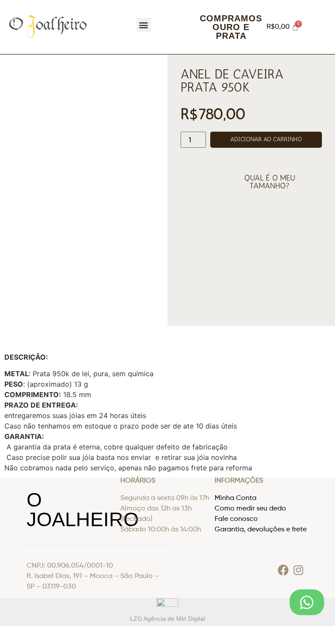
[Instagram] (298, 570)
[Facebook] (283, 570)
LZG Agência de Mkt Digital (167, 618)
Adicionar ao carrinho (266, 139)
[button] (144, 25)
